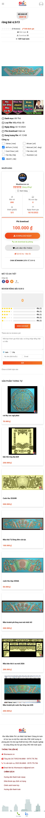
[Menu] (3, 3)
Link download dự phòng (23, 242)
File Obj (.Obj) (11, 155)
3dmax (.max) (11, 144)
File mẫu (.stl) (32, 151)
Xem (24, 191)
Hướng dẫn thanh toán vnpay (14, 777)
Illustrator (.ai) (32, 155)
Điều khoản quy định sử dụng (15, 781)
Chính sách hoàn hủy (11, 785)
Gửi (22, 363)
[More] (11, 281)
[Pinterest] (7, 281)
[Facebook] (3, 281)
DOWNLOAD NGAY (23, 236)
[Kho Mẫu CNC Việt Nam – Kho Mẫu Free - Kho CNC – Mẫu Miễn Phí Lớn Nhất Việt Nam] (22, 4)
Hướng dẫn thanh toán (12, 789)
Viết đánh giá (29, 29)
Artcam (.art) (31, 144)
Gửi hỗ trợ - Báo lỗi (23, 254)
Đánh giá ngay (22, 326)
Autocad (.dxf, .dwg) (34, 147)
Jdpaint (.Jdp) (11, 159)
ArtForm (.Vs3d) (12, 147)
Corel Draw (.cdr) (12, 151)
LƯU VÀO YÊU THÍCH (23, 248)
